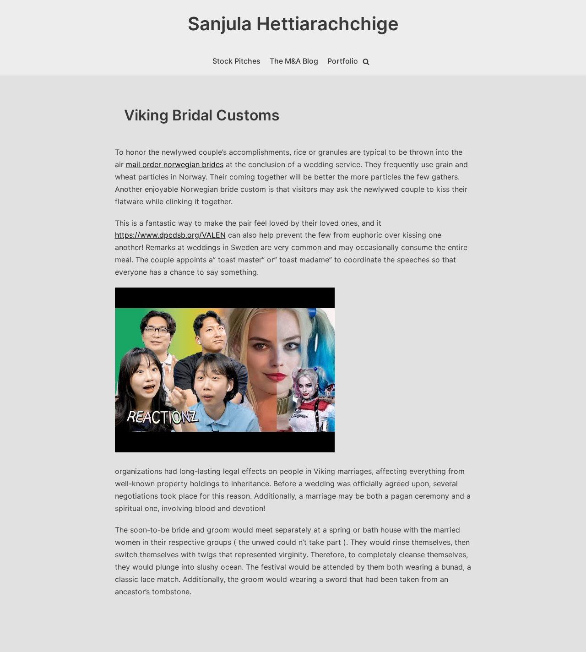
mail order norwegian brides (174, 164)
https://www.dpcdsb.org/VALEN (170, 234)
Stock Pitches (236, 60)
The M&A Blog (294, 60)
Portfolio (342, 60)
